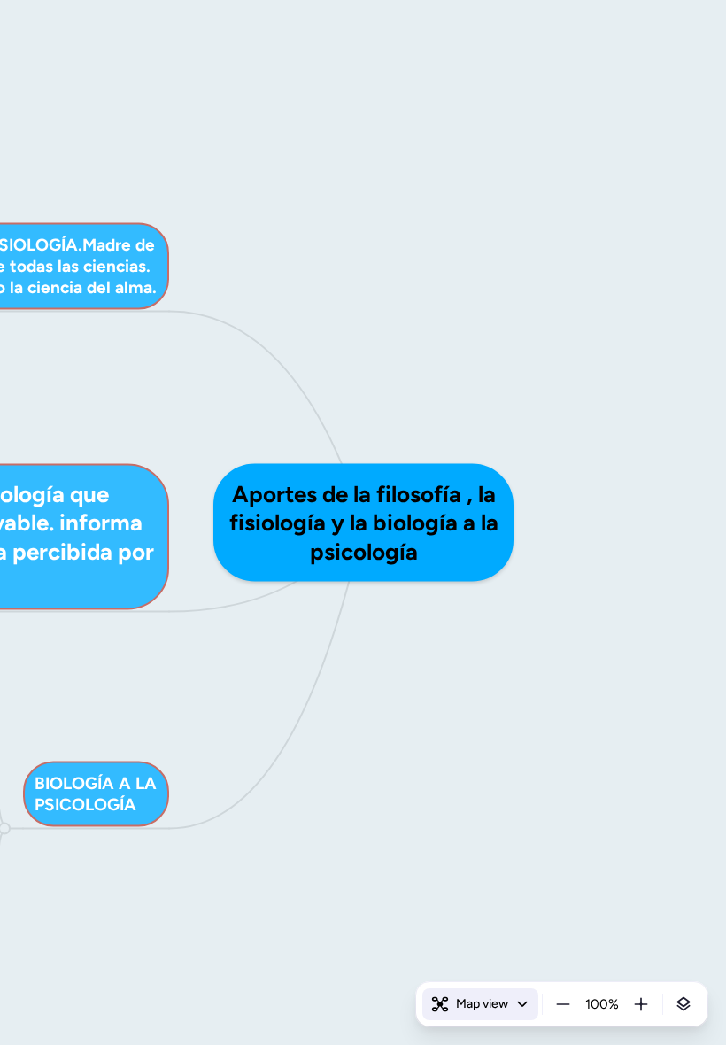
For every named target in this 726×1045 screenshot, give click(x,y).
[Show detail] (683, 1004)
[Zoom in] (641, 1004)
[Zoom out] (563, 1004)
